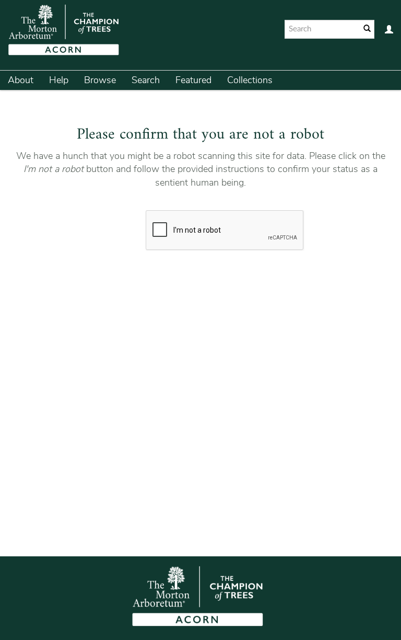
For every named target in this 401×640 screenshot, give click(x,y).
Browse (100, 80)
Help (58, 80)
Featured (193, 80)
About (20, 80)
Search (146, 80)
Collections (250, 80)
